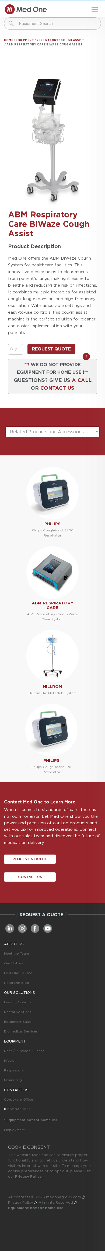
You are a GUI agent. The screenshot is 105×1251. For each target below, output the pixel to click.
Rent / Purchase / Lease (24, 1051)
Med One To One (18, 973)
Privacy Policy (28, 1176)
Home (8, 40)
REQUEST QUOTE (51, 349)
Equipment (25, 40)
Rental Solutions (17, 1012)
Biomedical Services (21, 1031)
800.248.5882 (19, 1109)
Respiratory (47, 40)
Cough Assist (72, 40)
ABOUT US (14, 944)
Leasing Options (17, 1002)
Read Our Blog (16, 983)
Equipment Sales (18, 1022)
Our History (13, 963)
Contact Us (30, 877)
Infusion (10, 1060)
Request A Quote (29, 859)
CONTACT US (57, 388)
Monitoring (13, 1080)
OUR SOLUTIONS (19, 992)
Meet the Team (16, 953)
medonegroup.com (63, 1197)
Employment (14, 1130)
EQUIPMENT (15, 1041)
